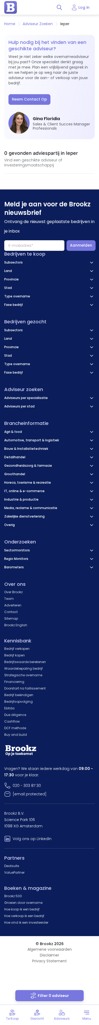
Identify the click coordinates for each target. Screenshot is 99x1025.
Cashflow (12, 721)
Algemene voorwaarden (49, 949)
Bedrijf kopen (14, 655)
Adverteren (12, 605)
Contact (11, 612)
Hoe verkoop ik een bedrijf (24, 916)
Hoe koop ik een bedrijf (22, 909)
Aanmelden (81, 245)
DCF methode (15, 728)
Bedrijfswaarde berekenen (25, 662)
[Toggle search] (59, 7)
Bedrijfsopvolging (18, 701)
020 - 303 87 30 (27, 785)
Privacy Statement (49, 961)
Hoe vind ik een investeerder (26, 922)
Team (9, 598)
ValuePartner (14, 872)
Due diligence (15, 715)
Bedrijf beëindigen (18, 695)
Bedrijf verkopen (17, 648)
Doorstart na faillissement (25, 688)
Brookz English (15, 625)
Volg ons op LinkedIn (32, 838)
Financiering (14, 681)
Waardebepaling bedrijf (23, 668)
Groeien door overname (23, 902)
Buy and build (15, 734)
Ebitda (9, 708)
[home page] (10, 7)
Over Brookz (13, 592)
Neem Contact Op (29, 99)
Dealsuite (11, 866)
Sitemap (11, 618)
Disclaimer (49, 955)
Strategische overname (23, 675)
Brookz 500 (13, 896)
